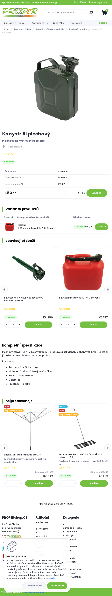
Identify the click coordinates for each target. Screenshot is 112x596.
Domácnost (38, 23)
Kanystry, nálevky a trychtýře (50, 29)
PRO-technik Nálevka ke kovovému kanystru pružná (23, 299)
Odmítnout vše (34, 585)
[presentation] (4, 289)
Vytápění (76, 23)
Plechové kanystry (78, 29)
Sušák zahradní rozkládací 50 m (22, 454)
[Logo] (20, 12)
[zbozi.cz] (12, 535)
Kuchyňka (58, 23)
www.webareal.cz (34, 591)
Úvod (6, 29)
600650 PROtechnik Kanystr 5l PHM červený (36, 226)
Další (102, 22)
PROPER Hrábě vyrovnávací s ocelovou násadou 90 (81, 456)
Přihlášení (81, 2)
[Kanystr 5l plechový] (56, 83)
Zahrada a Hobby (14, 23)
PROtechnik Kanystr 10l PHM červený (79, 297)
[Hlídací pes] (56, 147)
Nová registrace (99, 2)
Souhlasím (57, 585)
